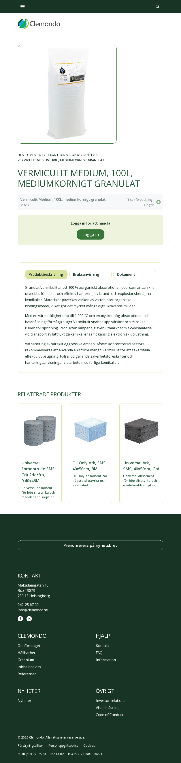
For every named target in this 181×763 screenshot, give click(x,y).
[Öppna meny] (22, 6)
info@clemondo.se (33, 609)
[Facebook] (20, 618)
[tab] (46, 274)
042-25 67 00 (28, 604)
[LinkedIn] (29, 618)
